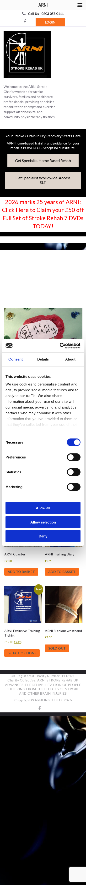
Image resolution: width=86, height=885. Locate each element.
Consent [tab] (15, 359)
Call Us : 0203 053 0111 (46, 14)
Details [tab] (43, 359)
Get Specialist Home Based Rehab (43, 160)
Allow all (43, 508)
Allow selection (43, 522)
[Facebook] (24, 21)
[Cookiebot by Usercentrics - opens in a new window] (61, 346)
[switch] (74, 457)
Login (50, 22)
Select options (22, 653)
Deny (43, 536)
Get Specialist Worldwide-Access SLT (43, 180)
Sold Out (57, 648)
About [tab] (70, 359)
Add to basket (21, 572)
